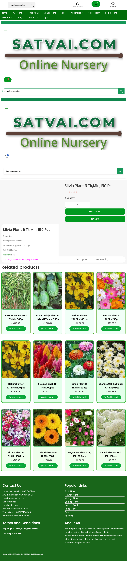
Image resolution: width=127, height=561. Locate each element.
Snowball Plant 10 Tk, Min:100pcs (111, 454)
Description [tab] (82, 259)
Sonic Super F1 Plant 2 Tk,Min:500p (16, 317)
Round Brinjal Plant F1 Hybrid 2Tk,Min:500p (47, 317)
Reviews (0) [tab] (102, 259)
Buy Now (95, 219)
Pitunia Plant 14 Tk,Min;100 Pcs (16, 454)
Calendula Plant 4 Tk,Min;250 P (48, 454)
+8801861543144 (23, 512)
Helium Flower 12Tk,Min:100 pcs (79, 317)
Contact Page (9, 501)
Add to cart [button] (17, 328)
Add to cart (95, 211)
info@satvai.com (17, 498)
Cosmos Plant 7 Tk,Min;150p (111, 317)
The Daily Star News (11, 533)
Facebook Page (10, 505)
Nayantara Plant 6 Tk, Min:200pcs (79, 454)
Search (32, 5)
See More (7, 255)
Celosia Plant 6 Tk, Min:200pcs (47, 386)
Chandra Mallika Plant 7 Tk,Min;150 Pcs (111, 386)
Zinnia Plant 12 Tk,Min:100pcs (79, 386)
